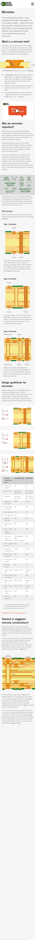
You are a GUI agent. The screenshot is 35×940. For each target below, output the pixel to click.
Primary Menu (32, 4)
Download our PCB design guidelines (14, 613)
